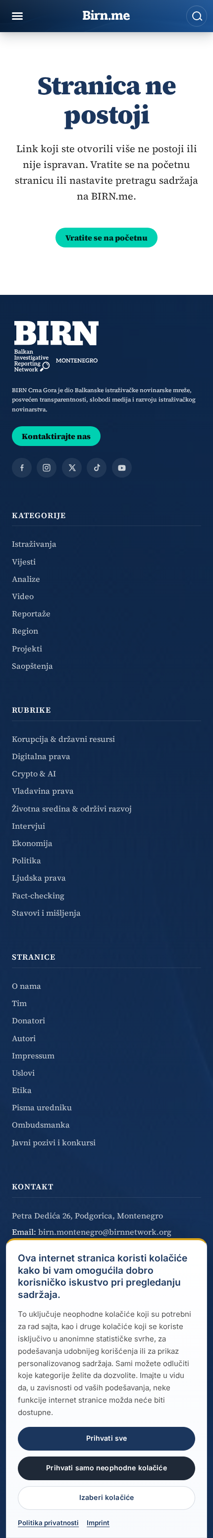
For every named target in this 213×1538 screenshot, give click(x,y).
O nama (26, 985)
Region (25, 630)
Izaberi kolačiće (106, 1497)
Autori (24, 1038)
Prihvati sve (106, 1438)
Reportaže (31, 613)
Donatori (28, 1020)
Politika (26, 860)
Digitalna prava (41, 756)
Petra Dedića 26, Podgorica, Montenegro (87, 1215)
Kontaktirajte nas (56, 436)
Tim (19, 1003)
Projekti (27, 648)
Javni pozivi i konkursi (54, 1142)
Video (23, 596)
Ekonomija (32, 843)
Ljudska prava (39, 877)
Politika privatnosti (48, 1522)
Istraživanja (34, 543)
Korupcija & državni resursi (63, 738)
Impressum (33, 1055)
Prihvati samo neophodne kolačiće (106, 1467)
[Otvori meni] (17, 16)
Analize (26, 578)
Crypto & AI (34, 773)
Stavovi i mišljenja (46, 912)
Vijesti (24, 561)
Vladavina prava (43, 790)
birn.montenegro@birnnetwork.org (104, 1231)
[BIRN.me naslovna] (106, 16)
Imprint (98, 1522)
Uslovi (23, 1072)
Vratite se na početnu (106, 237)
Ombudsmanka (41, 1124)
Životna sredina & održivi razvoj (72, 808)
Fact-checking (38, 895)
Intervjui (28, 825)
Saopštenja (32, 665)
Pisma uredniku (42, 1107)
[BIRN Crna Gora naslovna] (56, 346)
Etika (22, 1090)
